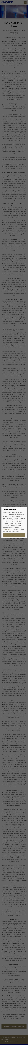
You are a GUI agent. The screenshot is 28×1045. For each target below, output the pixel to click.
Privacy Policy (6, 529)
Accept (14, 535)
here (17, 531)
